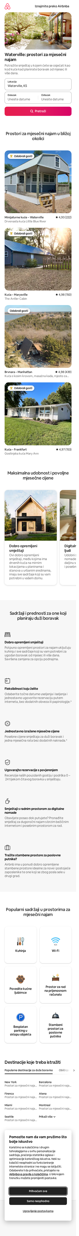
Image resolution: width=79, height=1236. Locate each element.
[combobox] (38, 86)
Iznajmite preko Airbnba (52, 6)
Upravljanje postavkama (38, 1211)
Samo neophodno (38, 1201)
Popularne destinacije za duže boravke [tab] (29, 1070)
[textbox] (21, 99)
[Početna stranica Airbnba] (7, 6)
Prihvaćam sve (38, 1191)
